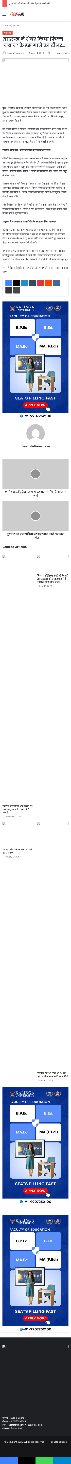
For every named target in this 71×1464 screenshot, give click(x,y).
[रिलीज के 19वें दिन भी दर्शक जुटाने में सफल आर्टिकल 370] (53, 946)
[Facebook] (8, 283)
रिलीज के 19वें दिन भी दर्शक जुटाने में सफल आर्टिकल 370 (52, 1075)
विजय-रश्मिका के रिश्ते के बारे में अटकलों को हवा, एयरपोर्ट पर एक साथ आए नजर (53, 579)
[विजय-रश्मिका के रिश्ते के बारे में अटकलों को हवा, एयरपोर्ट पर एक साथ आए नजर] (53, 564)
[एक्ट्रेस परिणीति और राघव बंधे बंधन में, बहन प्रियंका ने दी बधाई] (18, 679)
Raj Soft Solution (58, 1441)
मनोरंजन (16, 25)
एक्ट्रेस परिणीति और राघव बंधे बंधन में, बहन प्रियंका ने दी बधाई (17, 809)
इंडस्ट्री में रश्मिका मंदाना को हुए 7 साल (17, 851)
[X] (16, 283)
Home (7, 25)
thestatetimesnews (15, 53)
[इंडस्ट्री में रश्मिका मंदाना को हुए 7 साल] (18, 834)
